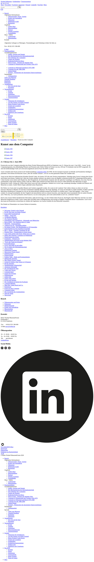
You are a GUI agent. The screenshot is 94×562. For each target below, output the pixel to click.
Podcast (10, 30)
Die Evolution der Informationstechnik (15, 247)
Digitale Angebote (13, 31)
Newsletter (8, 5)
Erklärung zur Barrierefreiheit (9, 452)
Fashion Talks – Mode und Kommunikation (17, 257)
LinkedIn (33, 5)
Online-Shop (12, 26)
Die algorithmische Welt (11, 268)
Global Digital (12, 71)
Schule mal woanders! (14, 106)
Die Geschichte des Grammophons (14, 292)
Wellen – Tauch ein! (10, 215)
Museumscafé (8, 310)
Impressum (4, 448)
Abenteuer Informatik (10, 267)
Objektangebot (12, 76)
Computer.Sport (9, 272)
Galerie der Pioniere (14, 59)
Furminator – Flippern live (12, 239)
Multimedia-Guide (13, 21)
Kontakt (10, 116)
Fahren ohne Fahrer (10, 278)
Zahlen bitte (7, 277)
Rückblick (11, 87)
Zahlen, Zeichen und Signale (16, 54)
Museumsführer (12, 28)
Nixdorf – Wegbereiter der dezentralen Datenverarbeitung (24, 72)
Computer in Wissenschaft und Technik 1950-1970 (23, 64)
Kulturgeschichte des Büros (16, 61)
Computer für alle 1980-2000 (16, 69)
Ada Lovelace (8, 248)
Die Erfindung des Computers (16, 57)
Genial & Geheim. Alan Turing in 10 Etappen (17, 262)
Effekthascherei (8, 253)
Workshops (11, 94)
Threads (27, 5)
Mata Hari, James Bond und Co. (13, 285)
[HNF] (12, 138)
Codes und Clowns (10, 270)
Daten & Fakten (12, 124)
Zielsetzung (11, 119)
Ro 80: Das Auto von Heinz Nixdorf (15, 212)
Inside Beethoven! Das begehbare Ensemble (17, 229)
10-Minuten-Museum (10, 217)
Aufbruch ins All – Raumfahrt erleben (15, 225)
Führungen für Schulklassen (16, 101)
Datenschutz (4, 450)
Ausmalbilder (12, 33)
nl (8, 3)
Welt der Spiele (8, 293)
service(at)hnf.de (10, 326)
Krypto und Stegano (10, 280)
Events (10, 91)
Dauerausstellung (9, 51)
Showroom (7, 295)
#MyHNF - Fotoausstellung (12, 224)
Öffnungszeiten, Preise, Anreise (17, 16)
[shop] (2, 10)
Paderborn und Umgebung (16, 112)
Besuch (6, 13)
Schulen (6, 99)
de (1, 3)
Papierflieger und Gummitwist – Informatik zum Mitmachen (21, 220)
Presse (10, 117)
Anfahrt (3, 340)
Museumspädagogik (14, 96)
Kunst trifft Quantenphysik (12, 214)
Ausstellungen (8, 84)
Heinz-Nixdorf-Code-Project (16, 104)
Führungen (11, 20)
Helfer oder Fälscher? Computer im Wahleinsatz (18, 235)
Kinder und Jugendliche (15, 18)
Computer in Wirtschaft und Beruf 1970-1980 (21, 67)
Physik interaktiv (9, 263)
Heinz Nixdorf (12, 122)
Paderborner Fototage (10, 250)
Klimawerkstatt (8, 255)
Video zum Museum (10, 77)
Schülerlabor (16, 1)
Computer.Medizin (9, 283)
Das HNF (7, 114)
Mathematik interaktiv (10, 258)
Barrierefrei (11, 23)
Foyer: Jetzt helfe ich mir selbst (13, 245)
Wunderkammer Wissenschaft (13, 265)
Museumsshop (12, 38)
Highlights (7, 81)
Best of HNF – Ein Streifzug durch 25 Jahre (17, 222)
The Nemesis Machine (10, 219)
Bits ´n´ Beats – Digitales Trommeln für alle (17, 230)
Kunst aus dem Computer (11, 288)
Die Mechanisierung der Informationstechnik (21, 56)
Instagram (21, 5)
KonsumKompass (9, 243)
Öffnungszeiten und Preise (12, 302)
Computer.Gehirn (42, 172)
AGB (2, 453)
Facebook (15, 5)
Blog (45, 5)
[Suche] (19, 7)
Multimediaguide (9, 305)
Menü (2, 131)
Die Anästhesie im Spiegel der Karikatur (16, 282)
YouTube (40, 5)
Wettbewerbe (12, 111)
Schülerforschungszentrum (16, 109)
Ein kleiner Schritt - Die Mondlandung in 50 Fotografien (20, 227)
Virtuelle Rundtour (9, 79)
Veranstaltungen (9, 89)
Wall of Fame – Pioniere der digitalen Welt (20, 62)
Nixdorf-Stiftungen (6, 1)
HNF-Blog (10, 447)
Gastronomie (12, 36)
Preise (7, 340)
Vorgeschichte (12, 121)
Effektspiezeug (8, 275)
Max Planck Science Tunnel (12, 260)
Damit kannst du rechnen (11, 237)
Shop (2, 5)
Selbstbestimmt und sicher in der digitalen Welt (17, 240)
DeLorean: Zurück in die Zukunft (14, 210)
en (3, 3)
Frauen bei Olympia (10, 273)
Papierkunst (7, 287)
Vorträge (10, 92)
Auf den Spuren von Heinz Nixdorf (18, 102)
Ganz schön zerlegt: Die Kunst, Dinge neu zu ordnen (19, 234)
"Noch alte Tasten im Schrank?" (13, 242)
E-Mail (6, 49)
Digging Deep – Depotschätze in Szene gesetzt (18, 232)
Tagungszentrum (26, 1)
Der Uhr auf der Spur (14, 86)
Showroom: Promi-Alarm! (12, 252)
